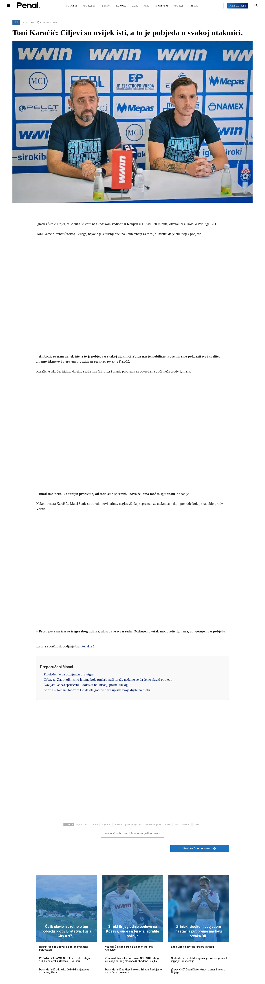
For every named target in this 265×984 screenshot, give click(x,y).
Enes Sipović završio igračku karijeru (192, 946)
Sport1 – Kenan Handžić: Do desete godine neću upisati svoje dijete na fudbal (97, 690)
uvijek (196, 824)
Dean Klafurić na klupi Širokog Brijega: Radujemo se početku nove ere (133, 971)
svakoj (168, 824)
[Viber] (149, 208)
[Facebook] (116, 208)
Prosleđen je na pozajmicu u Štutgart (69, 674)
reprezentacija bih (153, 824)
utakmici (186, 824)
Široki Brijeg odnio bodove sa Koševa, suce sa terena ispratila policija (132, 931)
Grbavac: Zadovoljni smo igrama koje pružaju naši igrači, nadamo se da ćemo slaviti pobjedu (108, 679)
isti (86, 824)
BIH (16, 22)
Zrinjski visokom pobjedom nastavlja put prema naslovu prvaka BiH (198, 931)
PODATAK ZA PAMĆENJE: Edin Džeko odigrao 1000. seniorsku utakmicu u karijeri (65, 959)
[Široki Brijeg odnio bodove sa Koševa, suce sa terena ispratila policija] (132, 908)
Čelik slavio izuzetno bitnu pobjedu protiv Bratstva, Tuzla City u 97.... (66, 931)
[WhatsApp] (140, 208)
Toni (176, 824)
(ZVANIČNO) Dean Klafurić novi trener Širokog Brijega (198, 971)
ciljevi (79, 824)
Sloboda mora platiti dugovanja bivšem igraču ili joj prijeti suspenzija (199, 959)
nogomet (106, 824)
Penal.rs (86, 646)
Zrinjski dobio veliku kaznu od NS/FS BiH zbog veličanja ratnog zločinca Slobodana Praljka (132, 959)
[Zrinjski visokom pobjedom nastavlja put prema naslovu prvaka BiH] (198, 908)
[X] (124, 208)
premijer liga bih (133, 824)
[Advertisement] (132, 295)
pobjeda (118, 824)
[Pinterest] (132, 208)
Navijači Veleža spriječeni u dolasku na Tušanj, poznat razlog (86, 685)
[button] (256, 5)
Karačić (95, 824)
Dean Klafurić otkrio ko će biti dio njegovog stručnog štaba (64, 971)
